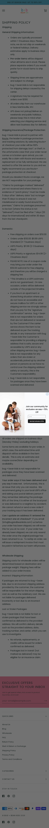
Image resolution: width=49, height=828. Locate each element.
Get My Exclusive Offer (37, 421)
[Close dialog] (47, 394)
